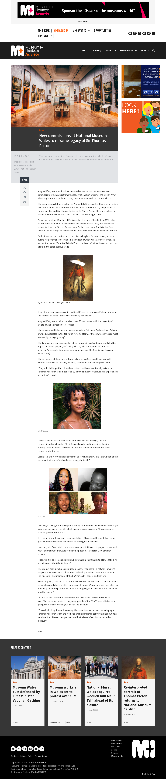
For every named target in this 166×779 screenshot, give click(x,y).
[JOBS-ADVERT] (141, 116)
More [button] (143, 50)
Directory (97, 50)
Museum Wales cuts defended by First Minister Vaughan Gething (26, 694)
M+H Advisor (61, 30)
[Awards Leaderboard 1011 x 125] (83, 9)
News (40, 631)
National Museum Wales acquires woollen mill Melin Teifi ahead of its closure (101, 696)
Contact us (15, 756)
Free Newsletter (128, 50)
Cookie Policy (27, 756)
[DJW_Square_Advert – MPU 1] (141, 81)
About (114, 749)
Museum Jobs (117, 756)
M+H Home (44, 30)
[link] (27, 667)
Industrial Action (56, 723)
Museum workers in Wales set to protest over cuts (63, 691)
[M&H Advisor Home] (27, 51)
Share (24, 180)
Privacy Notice (41, 756)
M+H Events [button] (79, 30)
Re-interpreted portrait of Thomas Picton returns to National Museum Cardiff (137, 698)
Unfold (152, 774)
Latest (84, 50)
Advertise (111, 50)
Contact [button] (43, 36)
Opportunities (102, 30)
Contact (114, 753)
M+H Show (115, 746)
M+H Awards (116, 743)
